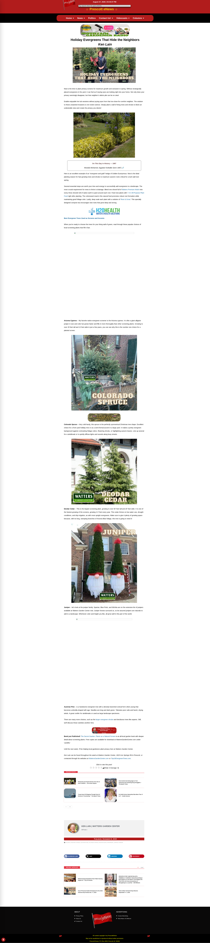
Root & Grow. (126, 199)
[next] (70, 790)
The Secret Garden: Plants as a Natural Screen (98, 720)
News (80, 18)
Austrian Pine (84, 826)
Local (142, 851)
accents (68, 826)
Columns (137, 18)
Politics (92, 18)
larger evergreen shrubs (104, 703)
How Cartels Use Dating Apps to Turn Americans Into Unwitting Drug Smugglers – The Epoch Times (130, 766)
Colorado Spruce (93, 826)
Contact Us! (105, 18)
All (138, 851)
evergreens (110, 826)
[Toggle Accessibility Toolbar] (3, 940)
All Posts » (84, 813)
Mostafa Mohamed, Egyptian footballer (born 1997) (104, 168)
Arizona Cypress (75, 826)
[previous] (66, 790)
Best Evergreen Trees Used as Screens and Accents (84, 210)
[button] (71, 840)
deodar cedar (102, 826)
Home (69, 18)
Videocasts (121, 18)
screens (120, 826)
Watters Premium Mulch (130, 189)
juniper (116, 826)
